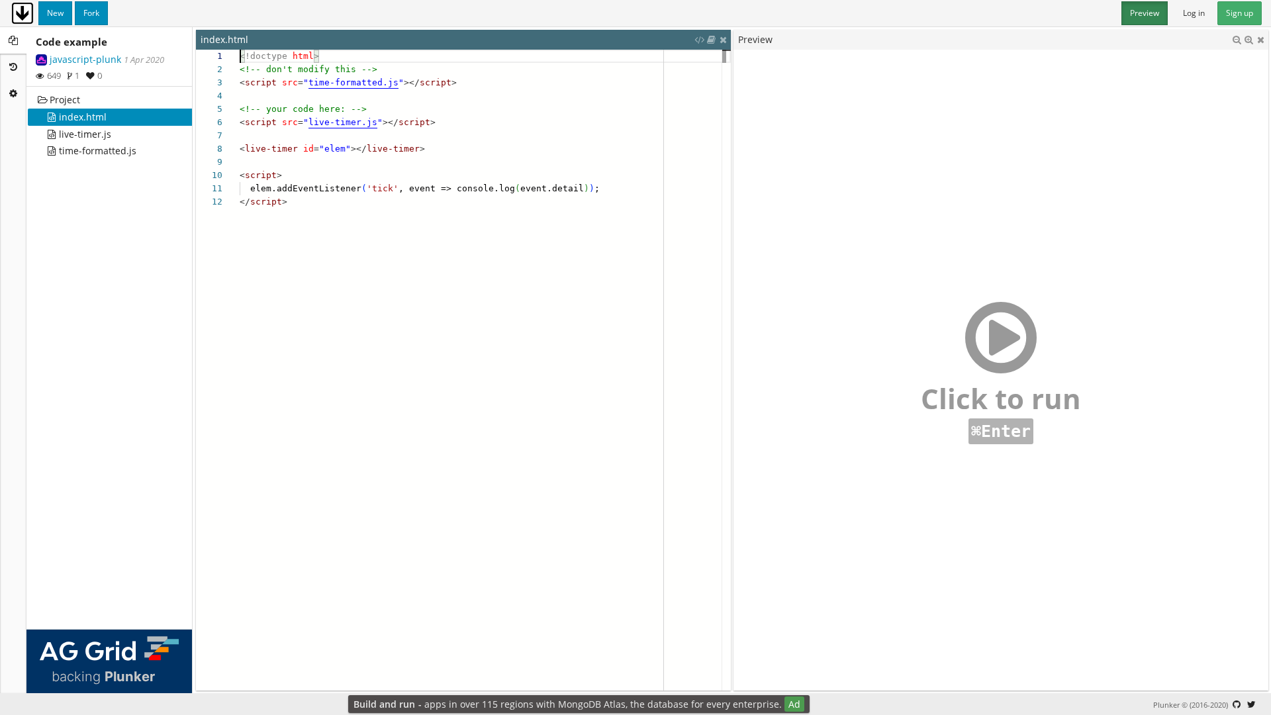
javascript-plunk (85, 59)
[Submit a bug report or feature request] (1237, 704)
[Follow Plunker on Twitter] (1251, 704)
